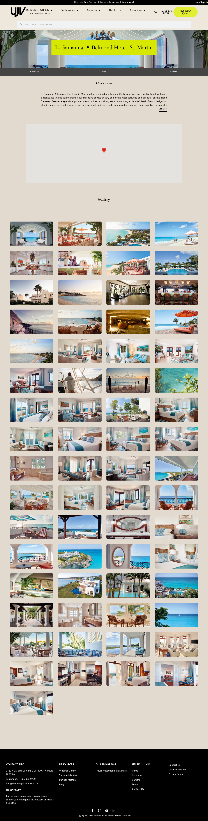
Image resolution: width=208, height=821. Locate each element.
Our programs (68, 10)
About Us (113, 10)
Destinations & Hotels (37, 10)
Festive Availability (39, 13)
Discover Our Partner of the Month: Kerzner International (104, 2)
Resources (91, 10)
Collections (136, 10)
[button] (104, 150)
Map (104, 71)
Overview (34, 71)
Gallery (173, 71)
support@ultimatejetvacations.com (24, 800)
